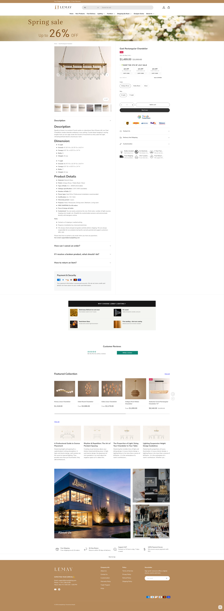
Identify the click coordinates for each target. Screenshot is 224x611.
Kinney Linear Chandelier (62, 402)
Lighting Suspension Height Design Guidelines (154, 444)
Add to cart (153, 105)
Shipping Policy (127, 581)
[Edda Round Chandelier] (88, 388)
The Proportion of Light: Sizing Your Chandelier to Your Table (125, 444)
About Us (149, 14)
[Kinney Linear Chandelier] (64, 388)
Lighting (100, 14)
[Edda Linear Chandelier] (112, 388)
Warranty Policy (106, 581)
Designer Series (139, 14)
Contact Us (104, 574)
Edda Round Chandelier (85, 402)
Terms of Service (127, 571)
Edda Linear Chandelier (109, 402)
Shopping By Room (123, 14)
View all (167, 374)
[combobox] (117, 8)
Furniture (110, 14)
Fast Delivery (91, 14)
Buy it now (145, 110)
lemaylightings (61, 604)
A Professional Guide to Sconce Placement (67, 444)
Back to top (112, 557)
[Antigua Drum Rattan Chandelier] (135, 388)
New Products (80, 14)
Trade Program (105, 585)
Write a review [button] (127, 353)
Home (71, 14)
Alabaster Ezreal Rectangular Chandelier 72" (158, 403)
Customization (105, 578)
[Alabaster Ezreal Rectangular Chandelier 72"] (159, 388)
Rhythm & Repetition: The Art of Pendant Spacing (97, 444)
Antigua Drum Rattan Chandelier (132, 403)
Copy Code (126, 73)
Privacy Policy (126, 574)
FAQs (102, 588)
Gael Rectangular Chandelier (65, 43)
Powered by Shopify (70, 604)
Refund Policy (126, 578)
